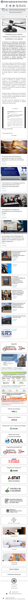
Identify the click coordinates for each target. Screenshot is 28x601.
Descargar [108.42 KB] (7, 128)
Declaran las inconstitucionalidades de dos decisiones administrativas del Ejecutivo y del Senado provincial (18, 280)
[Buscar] (26, 16)
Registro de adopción (14, 468)
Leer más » (4, 161)
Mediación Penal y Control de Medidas (14, 436)
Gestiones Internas (14, 574)
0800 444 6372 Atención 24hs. (22, 6)
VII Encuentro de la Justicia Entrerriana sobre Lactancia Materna (12, 404)
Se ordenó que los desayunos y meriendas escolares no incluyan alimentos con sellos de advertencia (13, 158)
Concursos (14, 549)
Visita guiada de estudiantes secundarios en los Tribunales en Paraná (12, 211)
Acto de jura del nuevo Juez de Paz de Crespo (19, 316)
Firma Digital (14, 569)
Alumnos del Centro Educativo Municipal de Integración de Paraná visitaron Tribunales (18, 293)
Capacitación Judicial (14, 447)
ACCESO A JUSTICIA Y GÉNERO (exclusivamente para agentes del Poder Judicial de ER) (13, 386)
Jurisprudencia (14, 536)
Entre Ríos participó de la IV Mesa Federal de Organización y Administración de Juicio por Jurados (19, 254)
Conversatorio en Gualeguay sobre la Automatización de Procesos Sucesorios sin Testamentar (13, 185)
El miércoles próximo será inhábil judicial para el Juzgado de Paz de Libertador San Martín (18, 305)
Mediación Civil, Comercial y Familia (14, 426)
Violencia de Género (14, 417)
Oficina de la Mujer (14, 409)
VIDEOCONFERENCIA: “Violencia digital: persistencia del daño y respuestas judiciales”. (12, 368)
